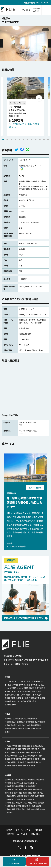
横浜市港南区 (10, 789)
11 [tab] (44, 139)
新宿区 (24, 746)
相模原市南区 (32, 803)
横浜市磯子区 (32, 783)
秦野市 (12, 809)
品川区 (12, 749)
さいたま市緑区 (22, 688)
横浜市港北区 (20, 786)
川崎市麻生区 (31, 799)
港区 (19, 746)
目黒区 (18, 749)
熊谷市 (37, 688)
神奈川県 (8, 775)
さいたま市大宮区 (23, 681)
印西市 (32, 728)
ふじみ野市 (22, 701)
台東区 (35, 746)
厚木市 (18, 809)
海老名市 (30, 809)
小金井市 (36, 759)
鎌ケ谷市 (8, 728)
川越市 (31, 688)
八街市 (27, 728)
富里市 (7, 732)
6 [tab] (23, 139)
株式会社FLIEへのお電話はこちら (25, 841)
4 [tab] (15, 139)
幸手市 (42, 698)
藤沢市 (18, 806)
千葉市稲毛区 (32, 718)
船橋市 (42, 722)
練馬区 (33, 752)
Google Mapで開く (10, 415)
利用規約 (9, 830)
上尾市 (32, 691)
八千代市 (30, 725)
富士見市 (25, 698)
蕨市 (12, 695)
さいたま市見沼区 (37, 681)
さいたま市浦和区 (37, 685)
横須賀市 (41, 803)
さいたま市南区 (10, 688)
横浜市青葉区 (27, 793)
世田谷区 (30, 749)
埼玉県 (7, 677)
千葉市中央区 (10, 718)
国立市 (27, 762)
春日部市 (21, 691)
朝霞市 (28, 695)
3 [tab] (11, 139)
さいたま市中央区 (11, 685)
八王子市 (21, 756)
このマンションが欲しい (14, 863)
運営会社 (10, 834)
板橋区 (28, 752)
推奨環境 (38, 830)
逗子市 (38, 806)
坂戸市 (36, 698)
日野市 (7, 762)
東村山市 (13, 762)
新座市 (7, 698)
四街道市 (21, 728)
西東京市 (32, 765)
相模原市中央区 (21, 803)
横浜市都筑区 (38, 793)
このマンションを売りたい (38, 863)
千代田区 (8, 746)
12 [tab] (48, 139)
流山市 (24, 725)
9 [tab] (35, 139)
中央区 (14, 746)
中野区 (42, 749)
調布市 (24, 759)
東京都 (7, 741)
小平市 (42, 759)
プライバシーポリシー (24, 830)
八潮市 (18, 698)
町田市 (29, 759)
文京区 (29, 746)
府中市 (12, 759)
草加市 (38, 691)
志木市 (33, 695)
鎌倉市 (12, 806)
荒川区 (22, 752)
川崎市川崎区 (10, 796)
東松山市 (13, 691)
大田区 (24, 749)
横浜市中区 (40, 779)
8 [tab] (31, 139)
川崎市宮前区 (20, 799)
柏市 (19, 725)
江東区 (7, 749)
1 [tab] (3, 139)
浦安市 (14, 728)
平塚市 (7, 806)
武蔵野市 (33, 756)
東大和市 (8, 765)
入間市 (22, 695)
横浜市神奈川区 (21, 779)
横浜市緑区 (28, 789)
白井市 (38, 728)
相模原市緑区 (10, 803)
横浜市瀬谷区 (38, 789)
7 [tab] (27, 139)
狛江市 (38, 762)
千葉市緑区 (19, 722)
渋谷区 (36, 749)
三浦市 (7, 809)
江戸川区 (13, 756)
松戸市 (7, 725)
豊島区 (12, 752)
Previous (1, 43)
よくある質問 (22, 834)
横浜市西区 (31, 779)
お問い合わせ (35, 834)
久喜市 (12, 698)
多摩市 (20, 765)
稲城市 (25, 765)
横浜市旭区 (19, 789)
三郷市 (31, 698)
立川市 (27, 756)
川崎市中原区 (29, 796)
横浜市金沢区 (10, 786)
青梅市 (7, 759)
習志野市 (13, 725)
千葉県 (7, 714)
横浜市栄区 (9, 793)
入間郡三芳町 (31, 701)
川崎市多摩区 (10, 799)
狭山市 (27, 691)
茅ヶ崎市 (32, 806)
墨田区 (40, 746)
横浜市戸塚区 (31, 786)
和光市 (39, 695)
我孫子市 (37, 725)
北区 (17, 752)
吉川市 (14, 701)
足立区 (39, 752)
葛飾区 (7, 756)
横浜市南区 (9, 783)
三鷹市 (40, 756)
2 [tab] (7, 139)
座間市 (36, 809)
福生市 (32, 762)
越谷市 (7, 695)
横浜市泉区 (18, 793)
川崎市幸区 (19, 796)
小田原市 (25, 806)
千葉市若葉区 (10, 722)
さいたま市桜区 (24, 685)
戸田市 (16, 695)
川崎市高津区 (39, 796)
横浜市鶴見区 (10, 779)
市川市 (37, 722)
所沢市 (7, 691)
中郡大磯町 (9, 812)
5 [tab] (19, 139)
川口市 (42, 688)
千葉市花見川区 (21, 718)
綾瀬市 (42, 809)
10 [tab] (40, 139)
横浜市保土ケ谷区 (20, 783)
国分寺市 (21, 762)
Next (49, 43)
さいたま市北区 (10, 681)
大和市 (24, 809)
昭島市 (18, 759)
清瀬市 (14, 765)
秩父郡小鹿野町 (10, 704)
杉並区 (7, 752)
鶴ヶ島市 (8, 701)
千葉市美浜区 (29, 722)
